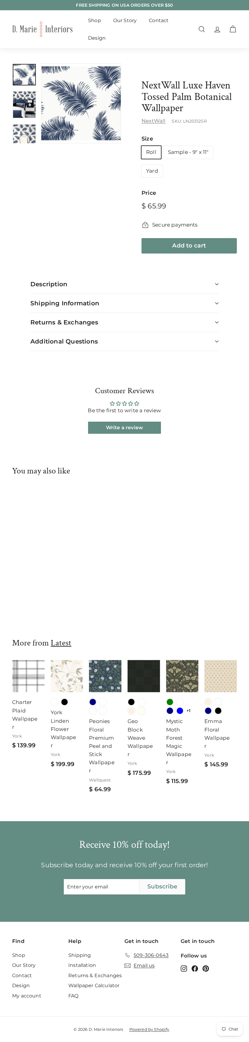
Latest (61, 643)
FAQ (73, 996)
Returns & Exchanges (64, 322)
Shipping (79, 955)
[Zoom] (81, 103)
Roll (151, 152)
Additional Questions (64, 341)
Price (149, 193)
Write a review (124, 427)
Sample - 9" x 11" (188, 152)
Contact (159, 20)
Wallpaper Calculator (93, 985)
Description (48, 284)
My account (26, 996)
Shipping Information (64, 303)
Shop (94, 20)
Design (97, 38)
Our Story (125, 20)
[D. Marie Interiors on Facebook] (195, 968)
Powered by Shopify (149, 1029)
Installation (82, 965)
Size (147, 138)
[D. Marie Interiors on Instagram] (184, 968)
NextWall (153, 121)
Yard (152, 171)
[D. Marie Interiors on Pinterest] (206, 968)
